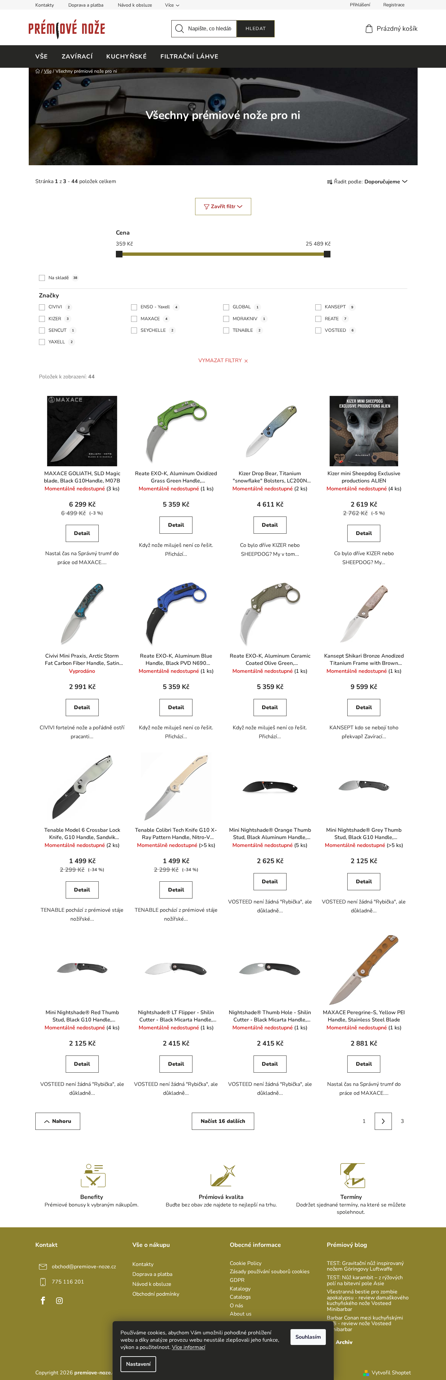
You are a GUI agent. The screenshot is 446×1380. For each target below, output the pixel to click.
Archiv (344, 1342)
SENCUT (61, 330)
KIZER (59, 319)
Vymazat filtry (220, 360)
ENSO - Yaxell (159, 307)
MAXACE (154, 319)
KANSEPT (339, 307)
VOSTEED (339, 330)
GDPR (237, 1281)
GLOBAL (245, 307)
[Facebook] (43, 1300)
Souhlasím (308, 1337)
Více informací (188, 1347)
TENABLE (246, 330)
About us (241, 1314)
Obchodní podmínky (155, 1294)
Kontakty (44, 5)
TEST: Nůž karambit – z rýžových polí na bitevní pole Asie (365, 1280)
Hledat (256, 28)
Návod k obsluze (135, 5)
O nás (236, 1306)
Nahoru (61, 1121)
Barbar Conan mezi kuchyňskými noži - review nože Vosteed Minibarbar (365, 1324)
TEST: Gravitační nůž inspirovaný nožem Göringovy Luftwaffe (365, 1266)
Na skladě (63, 278)
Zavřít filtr (223, 206)
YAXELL (61, 342)
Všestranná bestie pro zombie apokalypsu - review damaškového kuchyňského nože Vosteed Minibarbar (368, 1300)
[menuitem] (42, 56)
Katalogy (240, 1289)
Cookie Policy (245, 1264)
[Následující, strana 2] (383, 1121)
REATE (335, 319)
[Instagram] (59, 1300)
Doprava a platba (85, 5)
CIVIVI (59, 307)
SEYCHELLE (157, 330)
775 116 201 (68, 1281)
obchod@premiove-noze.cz (84, 1266)
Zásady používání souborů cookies (270, 1272)
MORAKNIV (249, 319)
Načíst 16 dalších (223, 1121)
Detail (82, 533)
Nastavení (138, 1364)
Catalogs (240, 1297)
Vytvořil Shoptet (391, 1372)
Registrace (393, 5)
